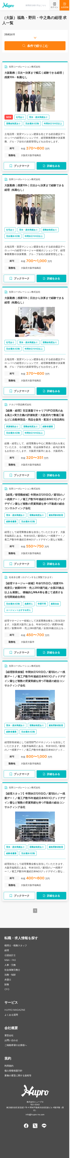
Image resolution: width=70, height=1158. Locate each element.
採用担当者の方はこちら (36, 5)
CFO (6, 989)
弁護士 (7, 979)
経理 (6, 950)
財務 (6, 984)
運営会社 (8, 1035)
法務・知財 (10, 974)
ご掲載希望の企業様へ (15, 1045)
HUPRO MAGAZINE (14, 1009)
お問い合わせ (11, 1040)
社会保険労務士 (12, 969)
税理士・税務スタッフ (15, 945)
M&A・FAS (10, 960)
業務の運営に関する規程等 (17, 1075)
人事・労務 (10, 965)
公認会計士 (10, 955)
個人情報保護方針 (13, 1070)
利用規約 (8, 1065)
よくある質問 (11, 1014)
